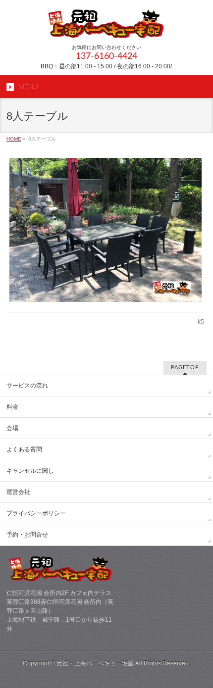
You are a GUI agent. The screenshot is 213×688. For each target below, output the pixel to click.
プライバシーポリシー (36, 513)
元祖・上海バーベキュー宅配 (95, 663)
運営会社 (18, 492)
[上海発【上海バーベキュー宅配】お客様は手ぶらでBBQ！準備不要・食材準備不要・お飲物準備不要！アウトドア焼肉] (106, 27)
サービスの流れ (27, 385)
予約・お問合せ (27, 534)
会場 (12, 428)
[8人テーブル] (105, 230)
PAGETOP (185, 367)
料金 (12, 406)
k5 (201, 321)
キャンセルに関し (30, 470)
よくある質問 (24, 449)
